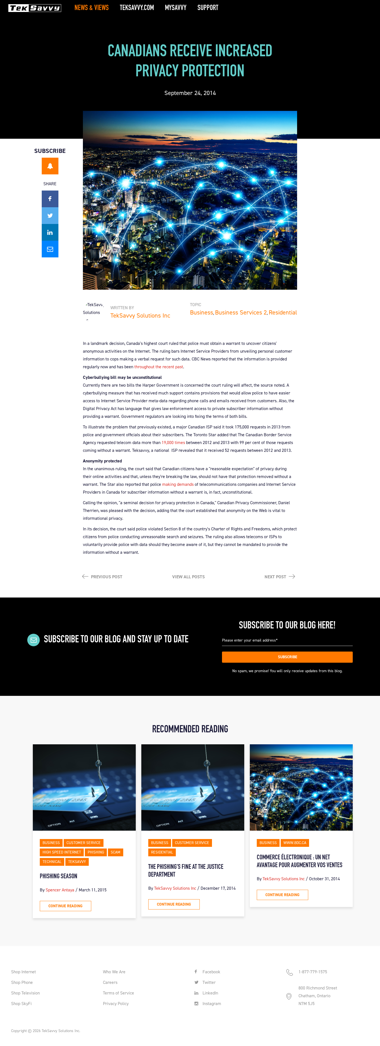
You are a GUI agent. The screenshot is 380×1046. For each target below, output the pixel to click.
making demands (178, 484)
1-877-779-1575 (312, 972)
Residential (283, 312)
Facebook (210, 972)
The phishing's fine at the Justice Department (185, 871)
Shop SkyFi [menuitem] (21, 1003)
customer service (83, 842)
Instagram (211, 1003)
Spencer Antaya (60, 890)
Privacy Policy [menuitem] (116, 1003)
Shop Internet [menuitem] (23, 972)
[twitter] (50, 215)
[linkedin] (50, 232)
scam (115, 852)
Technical (52, 861)
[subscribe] (50, 166)
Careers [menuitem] (110, 982)
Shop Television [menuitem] (25, 993)
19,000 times (173, 442)
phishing (96, 852)
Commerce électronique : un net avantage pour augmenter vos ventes (299, 861)
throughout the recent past (158, 367)
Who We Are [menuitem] (114, 972)
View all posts (188, 577)
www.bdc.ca (294, 842)
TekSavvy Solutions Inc (140, 315)
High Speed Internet (62, 852)
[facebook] (50, 199)
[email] (50, 249)
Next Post (276, 577)
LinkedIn (209, 993)
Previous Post (106, 577)
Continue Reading (65, 906)
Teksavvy (77, 861)
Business (201, 312)
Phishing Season (58, 876)
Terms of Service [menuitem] (118, 993)
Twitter (208, 982)
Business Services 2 (241, 312)
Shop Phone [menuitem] (22, 982)
